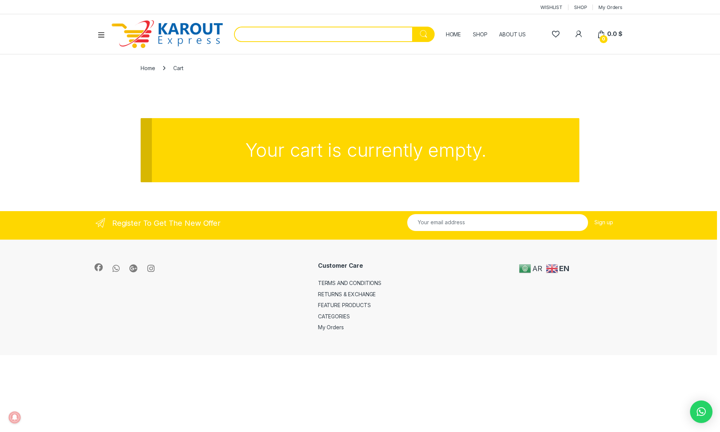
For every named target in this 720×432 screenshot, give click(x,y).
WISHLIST (551, 7)
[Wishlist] (555, 34)
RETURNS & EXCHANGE (347, 294)
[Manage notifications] (15, 417)
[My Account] (578, 34)
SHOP (580, 7)
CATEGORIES (334, 316)
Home (148, 68)
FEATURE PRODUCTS (344, 305)
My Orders (610, 7)
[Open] (104, 34)
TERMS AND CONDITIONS (349, 283)
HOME (453, 34)
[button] (701, 411)
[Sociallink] (98, 267)
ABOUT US (512, 34)
